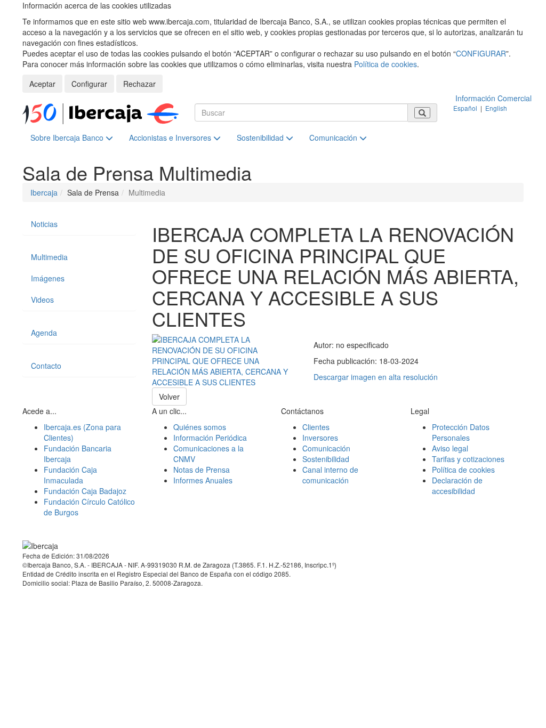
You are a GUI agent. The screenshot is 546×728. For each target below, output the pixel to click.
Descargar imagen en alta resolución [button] (376, 376)
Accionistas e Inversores (171, 137)
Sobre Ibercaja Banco (68, 137)
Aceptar (42, 83)
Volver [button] (169, 396)
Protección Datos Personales (460, 432)
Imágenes (48, 278)
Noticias (44, 224)
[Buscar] (422, 112)
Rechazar (139, 83)
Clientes (316, 427)
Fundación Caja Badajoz (85, 491)
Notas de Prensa (201, 469)
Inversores (320, 437)
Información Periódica (210, 437)
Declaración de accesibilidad (457, 485)
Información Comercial (493, 98)
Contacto (46, 365)
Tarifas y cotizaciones (468, 459)
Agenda (44, 332)
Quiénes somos (199, 427)
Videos (42, 299)
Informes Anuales (202, 480)
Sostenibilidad (261, 137)
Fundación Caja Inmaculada (70, 475)
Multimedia (49, 257)
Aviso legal (450, 448)
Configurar (89, 83)
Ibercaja (44, 192)
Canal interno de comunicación (330, 475)
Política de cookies (385, 64)
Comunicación (334, 137)
